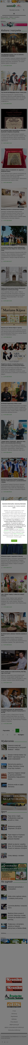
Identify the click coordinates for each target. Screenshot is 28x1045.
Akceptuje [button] (14, 540)
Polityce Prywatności (18, 533)
